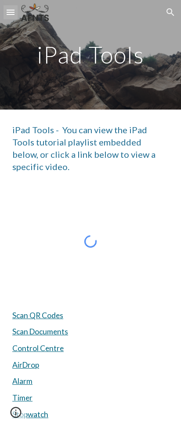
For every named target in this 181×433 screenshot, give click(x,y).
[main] (90, 54)
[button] (10, 12)
